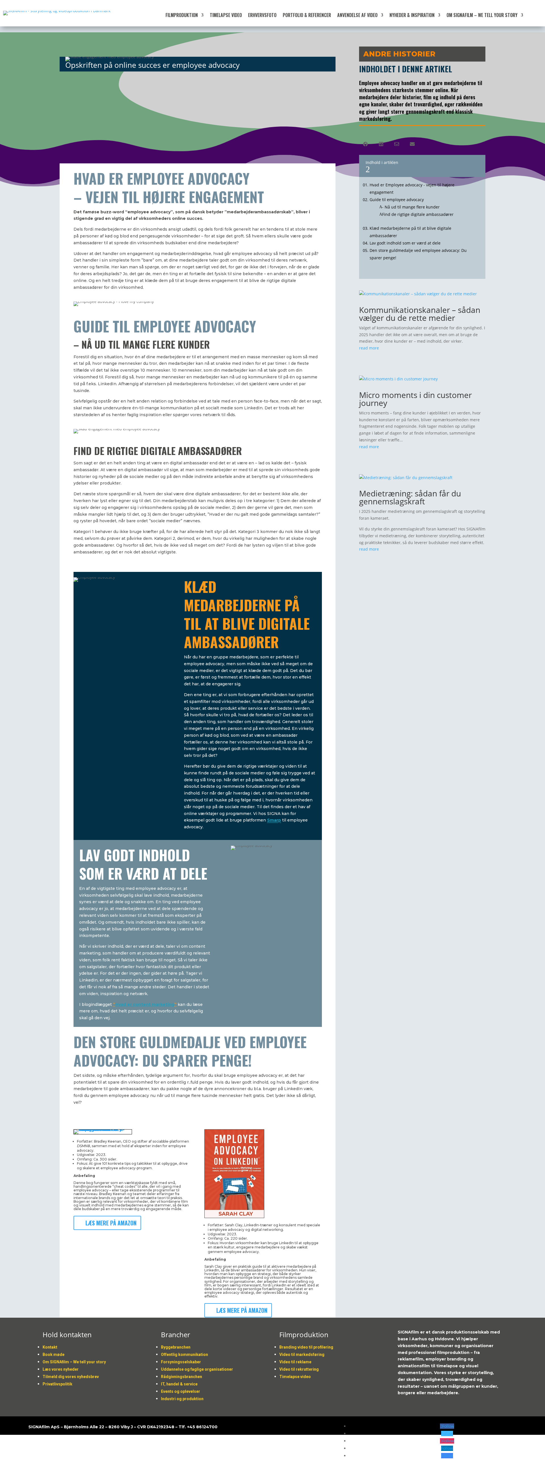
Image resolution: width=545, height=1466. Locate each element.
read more (369, 348)
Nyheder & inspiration (412, 15)
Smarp (274, 820)
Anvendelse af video (357, 15)
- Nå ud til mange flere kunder (411, 207)
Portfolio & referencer (307, 15)
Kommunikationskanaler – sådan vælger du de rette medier (419, 313)
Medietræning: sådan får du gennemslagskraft (410, 497)
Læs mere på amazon (111, 1223)
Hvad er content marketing (144, 1004)
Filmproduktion (181, 15)
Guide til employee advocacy (397, 199)
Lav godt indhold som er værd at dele (405, 243)
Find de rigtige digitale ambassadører (418, 214)
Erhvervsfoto (262, 15)
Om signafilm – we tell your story (482, 15)
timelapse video (226, 15)
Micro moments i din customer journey (415, 398)
